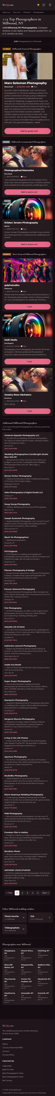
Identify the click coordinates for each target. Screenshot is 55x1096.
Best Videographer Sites (12, 1077)
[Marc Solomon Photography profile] (27, 66)
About (5, 1044)
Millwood (26, 12)
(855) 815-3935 (13, 401)
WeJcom (7, 4)
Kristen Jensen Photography (21, 222)
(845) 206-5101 (13, 291)
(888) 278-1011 (13, 229)
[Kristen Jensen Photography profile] (27, 208)
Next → (45, 893)
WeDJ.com (6, 12)
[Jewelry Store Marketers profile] (27, 380)
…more (37, 122)
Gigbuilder (7, 1066)
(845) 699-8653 (13, 177)
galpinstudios (11, 285)
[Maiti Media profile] (27, 325)
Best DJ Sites (8, 1069)
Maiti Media (10, 340)
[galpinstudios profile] (27, 270)
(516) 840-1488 (23, 87)
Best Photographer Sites (12, 1073)
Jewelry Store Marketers (17, 394)
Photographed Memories (19, 170)
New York (16, 12)
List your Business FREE (12, 1047)
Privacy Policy (8, 1055)
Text (34, 87)
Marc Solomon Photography (25, 83)
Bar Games (7, 1080)
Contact (5, 1051)
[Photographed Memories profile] (27, 156)
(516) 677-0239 (13, 346)
